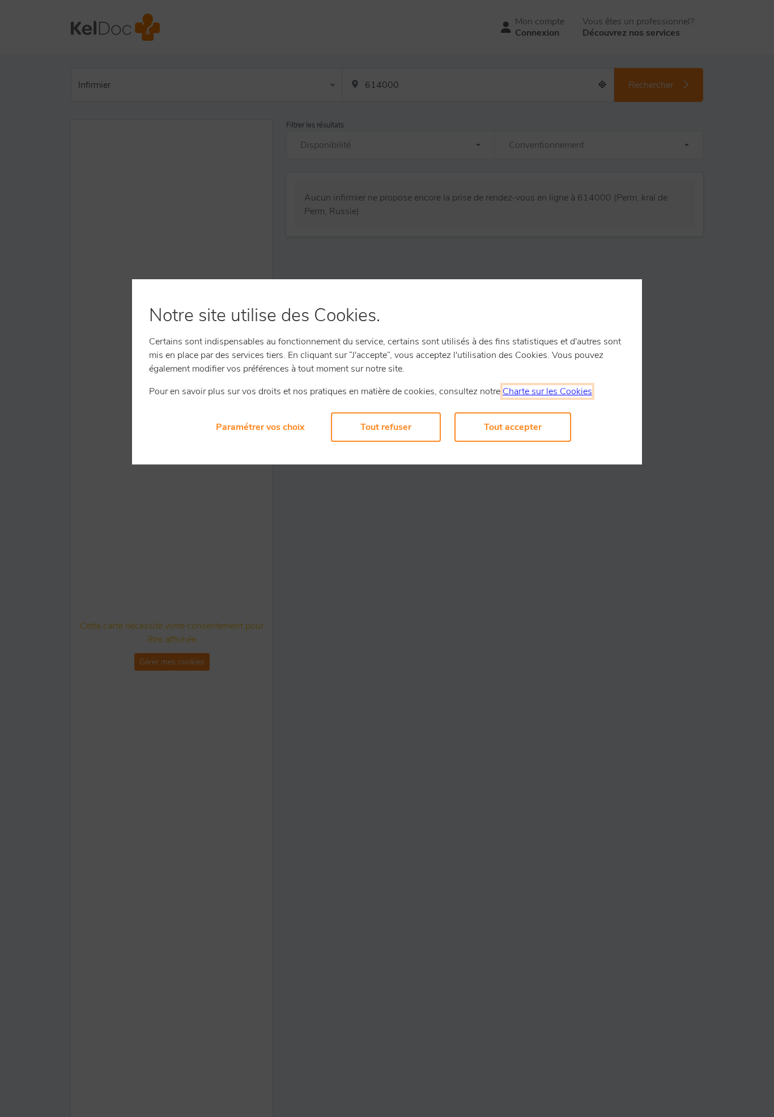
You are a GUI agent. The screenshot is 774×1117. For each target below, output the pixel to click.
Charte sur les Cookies (547, 391)
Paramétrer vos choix (260, 427)
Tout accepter (513, 427)
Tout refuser (385, 427)
